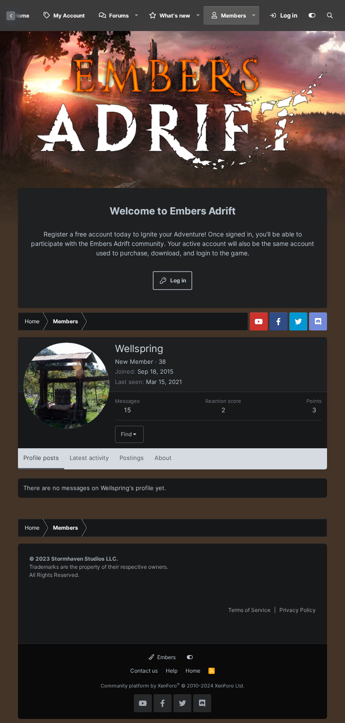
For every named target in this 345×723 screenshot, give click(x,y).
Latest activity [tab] (89, 457)
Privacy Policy (297, 610)
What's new (174, 15)
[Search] (330, 16)
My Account (69, 15)
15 (127, 410)
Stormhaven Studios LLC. (84, 558)
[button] (136, 15)
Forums (119, 15)
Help (171, 670)
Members (233, 15)
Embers (166, 657)
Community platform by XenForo (172, 686)
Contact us (144, 670)
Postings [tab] (131, 457)
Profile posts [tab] (41, 457)
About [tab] (163, 457)
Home (193, 670)
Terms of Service (249, 610)
